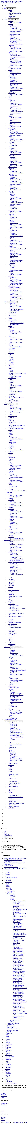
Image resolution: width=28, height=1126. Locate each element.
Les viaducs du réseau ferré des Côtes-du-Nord (15, 868)
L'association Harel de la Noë (11, 867)
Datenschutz (4, 1096)
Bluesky (3, 1120)
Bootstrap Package (18, 1122)
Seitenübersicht (4, 1103)
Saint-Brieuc (7, 869)
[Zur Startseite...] (10, 2)
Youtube (3, 1118)
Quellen (3, 1097)
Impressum (3, 1094)
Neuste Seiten (4, 1105)
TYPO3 (7, 1122)
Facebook (3, 1117)
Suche (2, 1111)
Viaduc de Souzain (8, 865)
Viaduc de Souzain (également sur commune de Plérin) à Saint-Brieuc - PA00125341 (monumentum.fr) (15, 860)
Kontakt (3, 1093)
